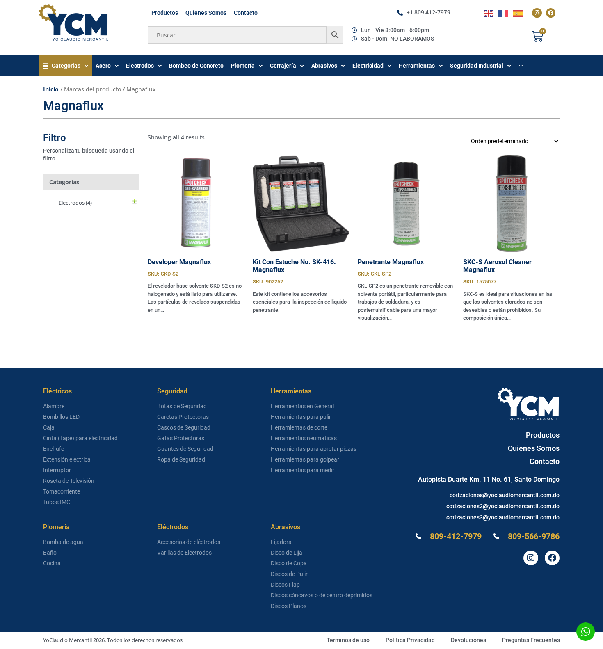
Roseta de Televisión (68, 481)
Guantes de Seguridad (185, 449)
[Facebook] (550, 13)
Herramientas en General (302, 406)
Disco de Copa (289, 563)
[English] (489, 13)
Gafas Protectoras (180, 438)
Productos (164, 12)
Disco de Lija (286, 552)
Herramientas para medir (302, 470)
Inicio (51, 89)
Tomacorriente (61, 491)
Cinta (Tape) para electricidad (80, 438)
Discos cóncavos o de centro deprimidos (321, 595)
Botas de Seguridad (182, 406)
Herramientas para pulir (301, 417)
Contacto (246, 12)
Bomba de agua (63, 542)
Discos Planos (288, 606)
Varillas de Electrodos (184, 552)
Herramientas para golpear (305, 459)
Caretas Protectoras (183, 417)
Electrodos (75, 202)
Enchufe (53, 449)
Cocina (52, 563)
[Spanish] (518, 13)
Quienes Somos (205, 12)
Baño (50, 552)
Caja (49, 427)
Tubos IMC (56, 502)
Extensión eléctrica (67, 459)
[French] (503, 13)
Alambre (53, 406)
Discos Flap (285, 584)
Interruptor (57, 470)
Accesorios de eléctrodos (188, 542)
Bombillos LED (61, 417)
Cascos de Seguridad (183, 427)
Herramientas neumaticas (304, 438)
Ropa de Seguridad (181, 459)
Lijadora (281, 542)
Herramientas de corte (299, 427)
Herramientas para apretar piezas (313, 449)
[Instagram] (536, 13)
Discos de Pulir (289, 574)
